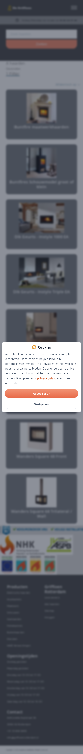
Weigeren (41, 404)
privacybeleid (46, 378)
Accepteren (41, 393)
